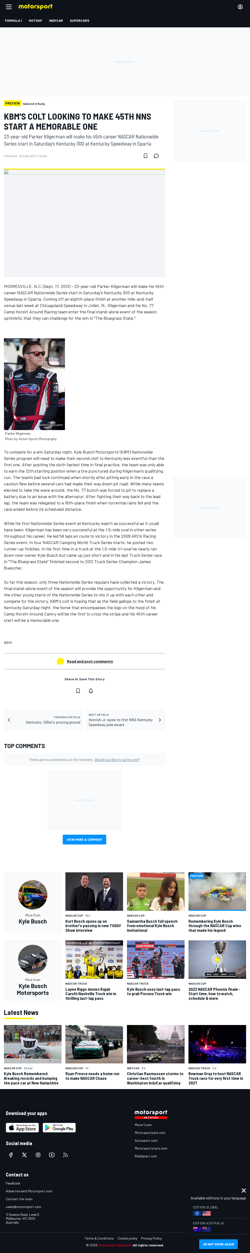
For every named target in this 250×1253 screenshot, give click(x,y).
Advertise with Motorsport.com (29, 1191)
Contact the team (19, 1199)
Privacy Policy (151, 1238)
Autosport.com (146, 1140)
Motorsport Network (115, 1245)
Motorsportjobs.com (150, 1132)
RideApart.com (146, 1156)
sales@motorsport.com (23, 1207)
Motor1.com (143, 1125)
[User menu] (240, 7)
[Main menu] (9, 7)
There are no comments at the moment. (84, 759)
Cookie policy (127, 1238)
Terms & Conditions (99, 1238)
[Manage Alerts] (91, 691)
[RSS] (65, 1155)
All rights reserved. (148, 1245)
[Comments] (157, 156)
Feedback (13, 1183)
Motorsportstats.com (151, 1148)
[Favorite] (145, 156)
